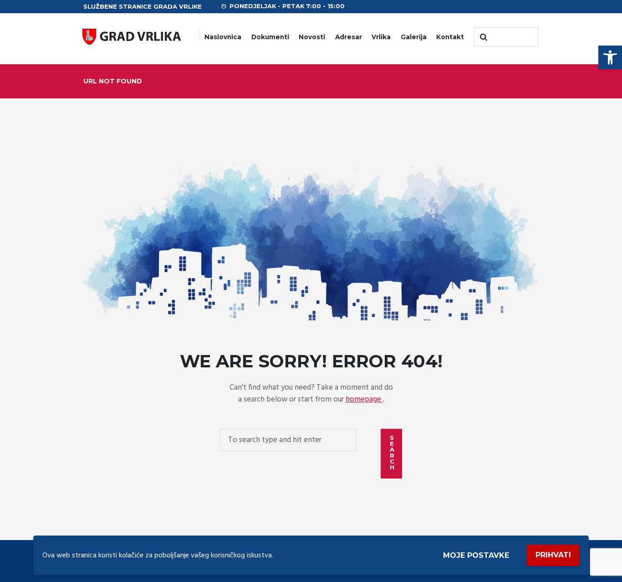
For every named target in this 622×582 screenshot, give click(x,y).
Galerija (414, 37)
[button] (610, 57)
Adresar (348, 37)
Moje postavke (476, 555)
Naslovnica (222, 37)
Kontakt (450, 37)
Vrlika (381, 37)
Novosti (312, 37)
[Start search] (482, 37)
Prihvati (553, 555)
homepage (364, 399)
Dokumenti (270, 37)
